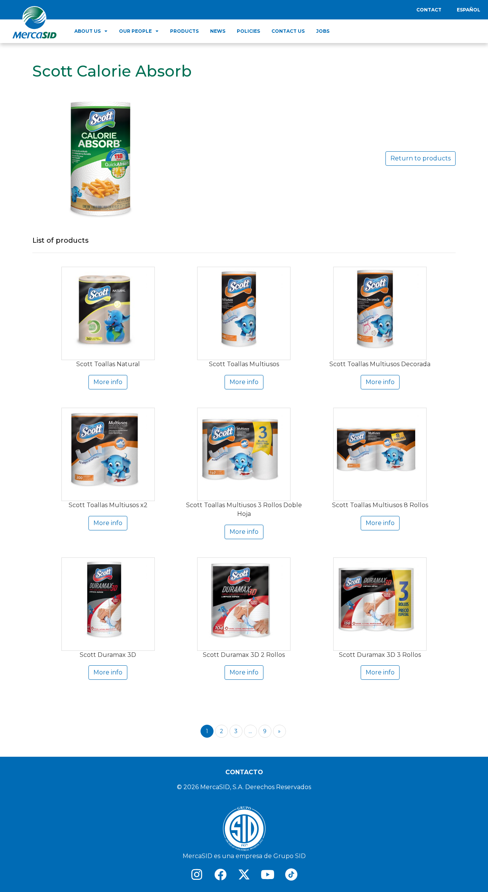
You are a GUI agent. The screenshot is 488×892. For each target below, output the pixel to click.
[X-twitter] (244, 874)
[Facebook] (220, 874)
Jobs (322, 31)
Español (468, 10)
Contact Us (288, 31)
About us (87, 31)
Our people (135, 31)
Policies (248, 31)
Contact (428, 10)
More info (107, 382)
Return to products (420, 158)
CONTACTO (244, 772)
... (250, 731)
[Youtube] (268, 874)
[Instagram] (197, 874)
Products (184, 31)
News (217, 31)
